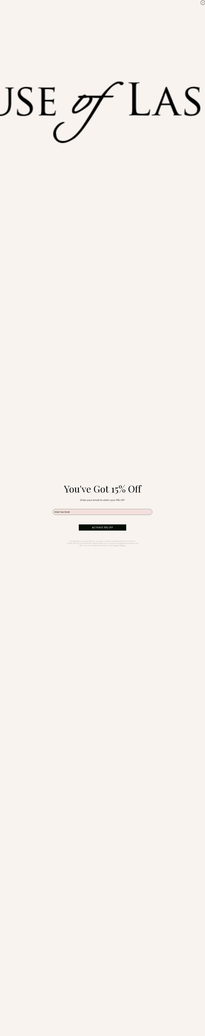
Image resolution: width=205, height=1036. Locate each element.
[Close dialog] (203, 2)
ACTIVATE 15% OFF (102, 527)
